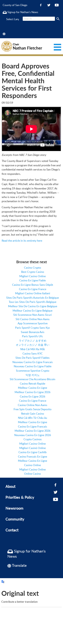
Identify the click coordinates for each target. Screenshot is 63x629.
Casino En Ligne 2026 (32, 396)
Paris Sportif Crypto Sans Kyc (32, 328)
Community (15, 518)
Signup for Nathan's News (22, 12)
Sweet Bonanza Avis (32, 332)
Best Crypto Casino (32, 272)
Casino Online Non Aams (32, 405)
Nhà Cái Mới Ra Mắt (32, 349)
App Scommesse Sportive (33, 323)
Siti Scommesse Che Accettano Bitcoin (32, 379)
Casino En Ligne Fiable (32, 280)
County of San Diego (15, 5)
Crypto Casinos (33, 439)
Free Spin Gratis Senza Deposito (32, 409)
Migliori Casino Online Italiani (32, 293)
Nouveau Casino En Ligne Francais (32, 362)
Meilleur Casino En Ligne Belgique (32, 310)
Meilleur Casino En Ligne (32, 388)
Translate (19, 565)
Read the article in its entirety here (22, 240)
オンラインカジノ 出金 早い (32, 345)
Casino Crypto (32, 267)
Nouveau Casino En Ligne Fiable (32, 366)
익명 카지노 (33, 375)
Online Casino (32, 473)
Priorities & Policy (20, 497)
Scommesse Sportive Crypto (32, 370)
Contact (12, 529)
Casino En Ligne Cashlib (32, 452)
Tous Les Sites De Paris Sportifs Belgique (32, 302)
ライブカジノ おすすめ (32, 340)
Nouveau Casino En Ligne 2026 (32, 435)
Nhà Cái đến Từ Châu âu (32, 418)
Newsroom (14, 508)
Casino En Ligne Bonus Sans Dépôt (32, 285)
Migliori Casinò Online (32, 448)
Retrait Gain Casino (32, 413)
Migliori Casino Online (32, 276)
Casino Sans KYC (33, 353)
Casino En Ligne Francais (32, 426)
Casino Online (32, 465)
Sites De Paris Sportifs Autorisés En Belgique (32, 297)
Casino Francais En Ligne (32, 456)
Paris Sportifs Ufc (32, 336)
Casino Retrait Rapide (32, 383)
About (10, 486)
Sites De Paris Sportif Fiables (32, 358)
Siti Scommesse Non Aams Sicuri (32, 315)
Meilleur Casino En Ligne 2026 (32, 392)
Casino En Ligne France (32, 289)
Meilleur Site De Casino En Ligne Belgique (32, 306)
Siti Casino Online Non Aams (33, 319)
